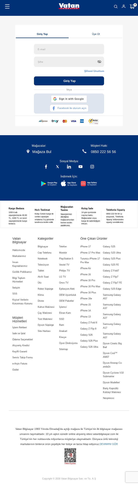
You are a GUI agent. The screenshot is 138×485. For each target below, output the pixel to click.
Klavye (62, 337)
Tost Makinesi (45, 319)
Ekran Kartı (65, 313)
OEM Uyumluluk (67, 295)
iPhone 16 (85, 274)
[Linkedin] (69, 167)
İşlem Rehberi (19, 327)
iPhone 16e (86, 298)
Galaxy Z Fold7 (111, 270)
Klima (41, 295)
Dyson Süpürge (46, 325)
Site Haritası (44, 331)
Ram (61, 325)
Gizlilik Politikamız (22, 272)
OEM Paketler (66, 300)
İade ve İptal (18, 333)
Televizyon (43, 264)
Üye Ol (96, 34)
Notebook (43, 258)
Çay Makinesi (45, 313)
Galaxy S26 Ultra (89, 347)
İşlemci (63, 307)
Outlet (15, 369)
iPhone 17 (85, 246)
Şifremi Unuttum (94, 71)
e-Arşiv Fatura (19, 363)
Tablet (41, 270)
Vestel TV (64, 264)
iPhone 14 (85, 310)
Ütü (39, 282)
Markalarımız (19, 256)
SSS (14, 293)
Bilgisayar (43, 246)
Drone (41, 300)
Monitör (63, 252)
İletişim (16, 287)
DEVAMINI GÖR (109, 444)
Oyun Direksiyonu (68, 343)
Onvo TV (63, 282)
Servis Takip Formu (22, 357)
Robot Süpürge (45, 288)
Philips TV (64, 270)
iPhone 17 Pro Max (90, 252)
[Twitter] (57, 167)
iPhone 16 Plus (88, 292)
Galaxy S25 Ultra (112, 252)
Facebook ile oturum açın (72, 108)
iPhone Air (85, 268)
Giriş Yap (42, 34)
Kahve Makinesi (46, 307)
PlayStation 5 (66, 258)
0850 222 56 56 (103, 152)
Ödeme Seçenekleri (22, 339)
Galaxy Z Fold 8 (88, 322)
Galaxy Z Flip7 (110, 276)
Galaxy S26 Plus (89, 340)
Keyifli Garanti (19, 351)
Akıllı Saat (43, 276)
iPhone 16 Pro (87, 280)
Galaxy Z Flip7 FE (112, 282)
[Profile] (123, 7)
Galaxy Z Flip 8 (88, 328)
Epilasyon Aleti (67, 288)
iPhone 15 (85, 304)
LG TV (62, 276)
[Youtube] (80, 167)
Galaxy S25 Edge (112, 288)
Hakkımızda (18, 250)
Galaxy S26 (86, 334)
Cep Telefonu (44, 252)
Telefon (63, 246)
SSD (61, 319)
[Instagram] (92, 167)
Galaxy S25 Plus (112, 258)
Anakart (63, 331)
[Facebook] (46, 167)
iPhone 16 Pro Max (90, 286)
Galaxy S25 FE (111, 264)
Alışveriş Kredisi (20, 345)
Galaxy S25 (109, 246)
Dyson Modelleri (111, 382)
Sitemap (63, 349)
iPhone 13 (85, 316)
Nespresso (108, 398)
